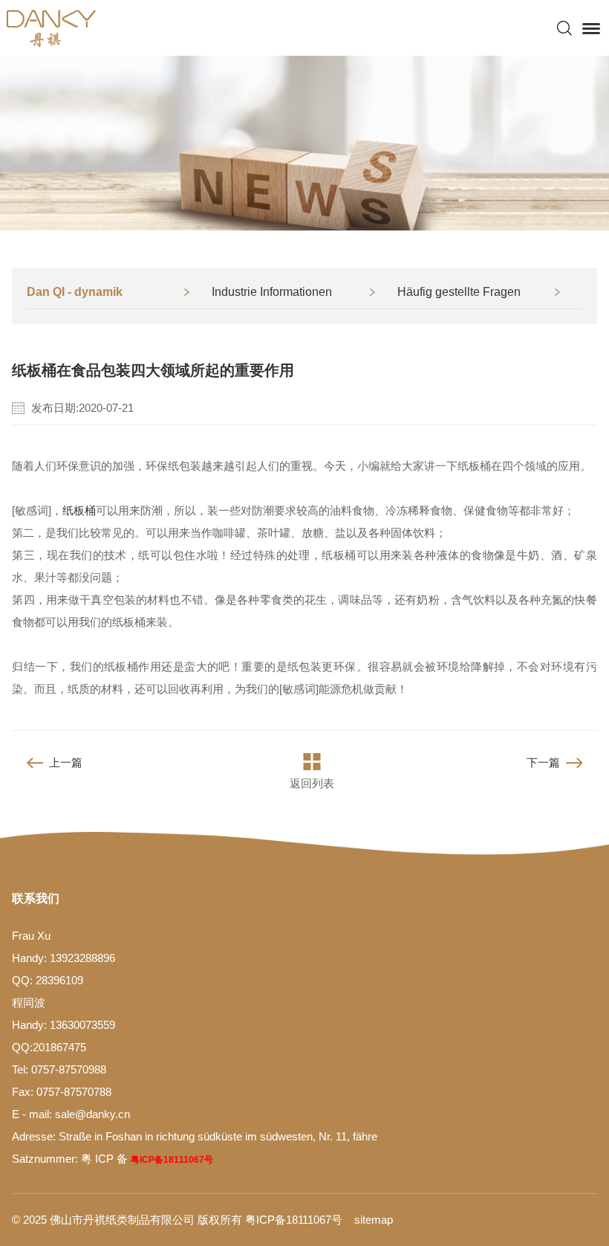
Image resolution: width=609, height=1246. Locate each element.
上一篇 (65, 762)
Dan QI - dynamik (75, 291)
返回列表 (312, 783)
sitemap (373, 1219)
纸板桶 (79, 510)
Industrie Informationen (272, 291)
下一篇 (543, 762)
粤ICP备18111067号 (172, 1160)
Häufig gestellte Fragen (459, 291)
